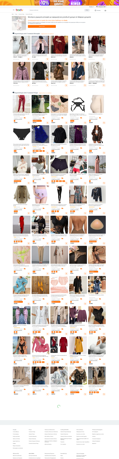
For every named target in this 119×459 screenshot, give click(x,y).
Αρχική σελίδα (42, 26)
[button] (13, 9)
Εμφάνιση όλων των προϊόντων (47, 33)
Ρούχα (16, 14)
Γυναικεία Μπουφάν (29, 14)
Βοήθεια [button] (91, 6)
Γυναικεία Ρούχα (21, 14)
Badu (13, 14)
